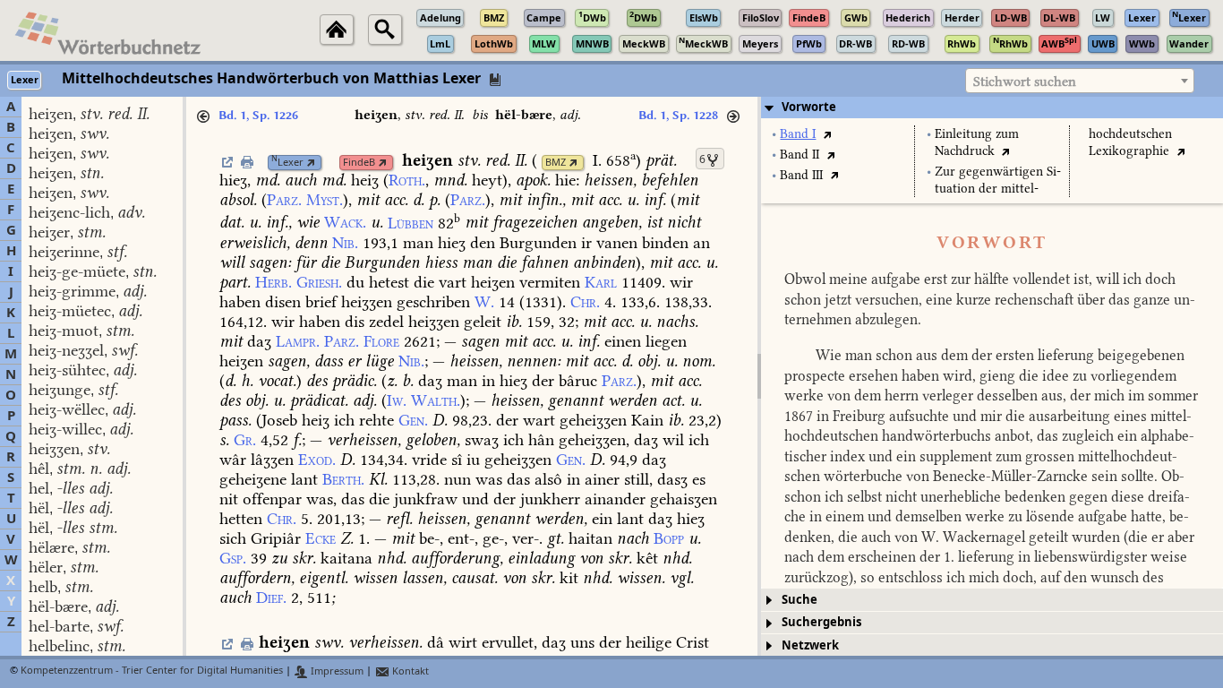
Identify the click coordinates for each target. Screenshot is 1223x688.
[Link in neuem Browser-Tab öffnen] (311, 162)
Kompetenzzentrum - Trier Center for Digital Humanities (152, 671)
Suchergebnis (821, 622)
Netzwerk (810, 645)
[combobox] (1079, 80)
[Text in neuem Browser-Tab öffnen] (826, 134)
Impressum (335, 671)
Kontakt (409, 671)
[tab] (992, 107)
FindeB (359, 162)
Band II (799, 154)
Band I (798, 134)
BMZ (555, 162)
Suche (799, 599)
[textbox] (1079, 81)
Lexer (287, 162)
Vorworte (809, 107)
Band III (801, 175)
